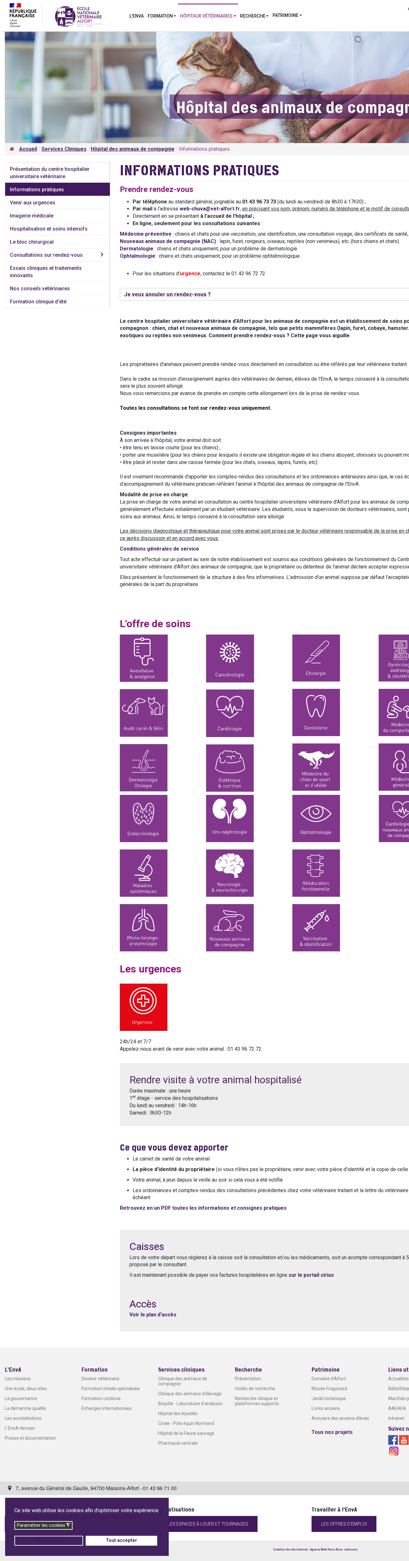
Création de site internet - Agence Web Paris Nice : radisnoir (315, 1549)
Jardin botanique (329, 1398)
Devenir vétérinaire (100, 1378)
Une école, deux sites (26, 1388)
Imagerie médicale (31, 216)
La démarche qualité (25, 1408)
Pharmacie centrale (178, 1443)
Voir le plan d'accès (152, 1315)
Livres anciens (326, 1408)
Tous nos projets (332, 1432)
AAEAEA (397, 1408)
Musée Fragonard (329, 1388)
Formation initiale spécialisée (110, 1388)
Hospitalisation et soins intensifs (49, 229)
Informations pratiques (37, 190)
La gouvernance (21, 1398)
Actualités (398, 1378)
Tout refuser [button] (49, 1540)
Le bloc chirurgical (32, 242)
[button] (162, 15)
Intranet (396, 1418)
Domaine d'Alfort (329, 1378)
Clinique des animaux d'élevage (189, 1393)
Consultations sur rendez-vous (46, 255)
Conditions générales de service (159, 549)
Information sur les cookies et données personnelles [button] (78, 1516)
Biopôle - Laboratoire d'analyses (190, 1403)
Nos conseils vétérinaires (40, 289)
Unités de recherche (255, 1388)
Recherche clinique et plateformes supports (257, 1401)
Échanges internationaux (106, 1408)
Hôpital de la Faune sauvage (186, 1433)
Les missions (18, 1378)
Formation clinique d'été (38, 302)
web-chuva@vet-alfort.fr (210, 209)
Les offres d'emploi (344, 1524)
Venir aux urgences (32, 203)
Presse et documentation (30, 1438)
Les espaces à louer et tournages (208, 1524)
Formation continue (101, 1398)
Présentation (248, 1378)
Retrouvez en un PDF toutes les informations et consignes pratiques (203, 1208)
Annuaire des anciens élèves (340, 1418)
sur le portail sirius (311, 1275)
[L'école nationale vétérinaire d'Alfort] (78, 16)
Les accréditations (23, 1418)
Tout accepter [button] (121, 1540)
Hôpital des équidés (177, 1413)
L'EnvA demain (20, 1428)
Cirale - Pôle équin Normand (186, 1423)
